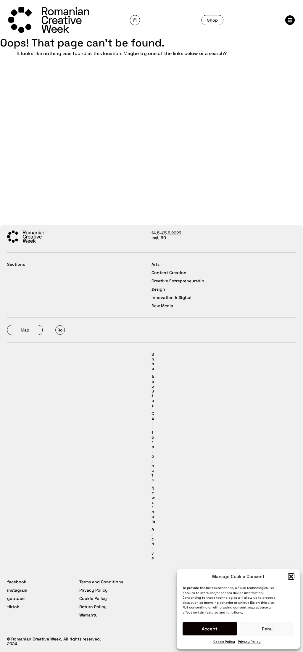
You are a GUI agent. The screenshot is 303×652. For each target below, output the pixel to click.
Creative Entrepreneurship (178, 281)
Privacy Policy (249, 642)
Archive (153, 544)
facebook (16, 582)
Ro (60, 330)
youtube (16, 598)
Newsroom (153, 504)
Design (158, 289)
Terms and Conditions (101, 582)
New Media (162, 305)
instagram (17, 590)
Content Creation (169, 272)
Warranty (88, 615)
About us (153, 391)
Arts (155, 264)
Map (25, 330)
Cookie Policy (224, 642)
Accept (209, 629)
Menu (291, 21)
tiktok (13, 606)
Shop (212, 20)
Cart (135, 20)
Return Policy (93, 606)
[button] (291, 576)
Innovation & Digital (171, 297)
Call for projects (153, 446)
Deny (267, 629)
